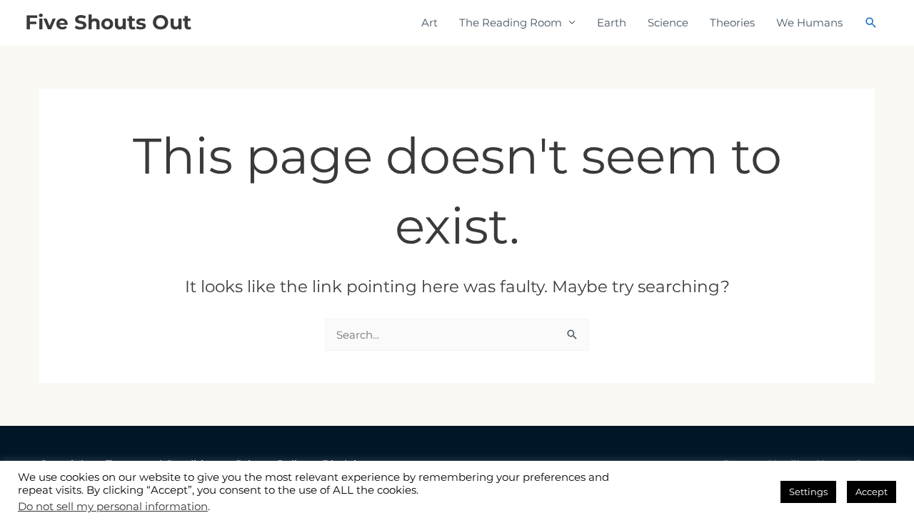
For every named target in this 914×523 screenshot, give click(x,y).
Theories (732, 22)
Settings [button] (808, 491)
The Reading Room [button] (510, 22)
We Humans (809, 22)
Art (429, 22)
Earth (611, 22)
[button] (871, 23)
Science (668, 22)
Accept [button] (871, 491)
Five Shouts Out (108, 22)
